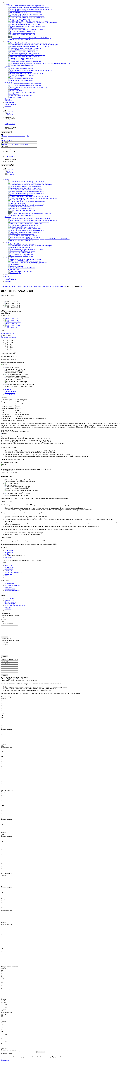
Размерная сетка (10, 589)
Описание (8, 389)
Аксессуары (8, 82)
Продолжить (5, 1060)
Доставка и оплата (10, 104)
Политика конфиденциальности (15, 605)
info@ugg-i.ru (9, 552)
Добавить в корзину (7, 333)
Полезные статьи (10, 583)
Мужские (8, 41)
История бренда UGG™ (12, 585)
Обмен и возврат (10, 393)
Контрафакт (8, 587)
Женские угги (9, 565)
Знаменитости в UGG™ (12, 590)
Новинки (7, 99)
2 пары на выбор (10, 394)
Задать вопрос (9, 557)
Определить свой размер (9, 337)
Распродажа (8, 101)
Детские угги (9, 569)
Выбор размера (9, 102)
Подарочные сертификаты (13, 572)
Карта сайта (8, 607)
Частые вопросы (10, 598)
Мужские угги (9, 567)
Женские (7, 4)
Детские (7, 67)
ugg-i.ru (7, 554)
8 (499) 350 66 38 (10, 124)
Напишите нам (9, 600)
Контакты (8, 106)
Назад (81, 286)
